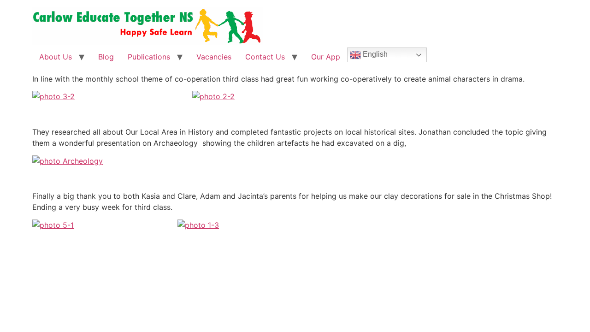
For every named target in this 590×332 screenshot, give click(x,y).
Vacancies (213, 56)
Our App (325, 56)
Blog (106, 56)
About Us (55, 56)
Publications (149, 56)
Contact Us (265, 56)
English (374, 54)
